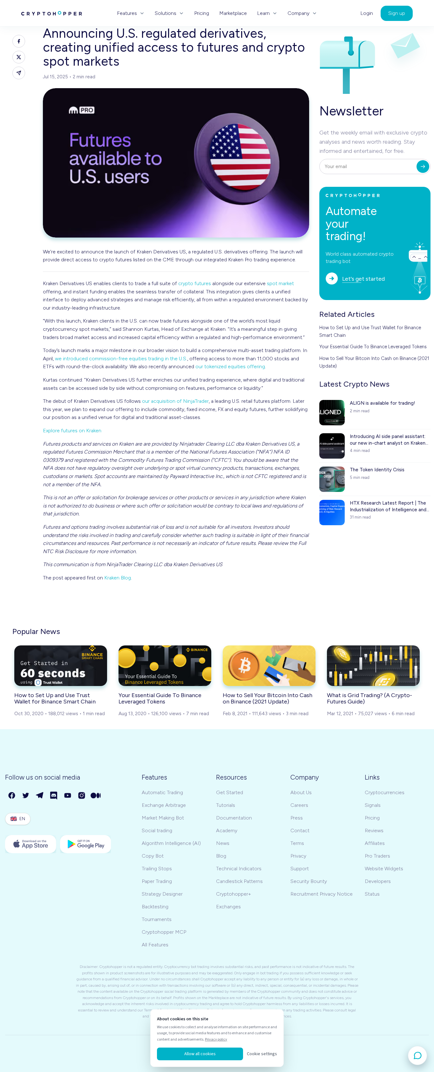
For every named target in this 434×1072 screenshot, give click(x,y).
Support (299, 869)
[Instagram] (82, 796)
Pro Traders (377, 856)
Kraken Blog (117, 578)
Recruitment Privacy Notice (321, 894)
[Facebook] (12, 796)
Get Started (229, 792)
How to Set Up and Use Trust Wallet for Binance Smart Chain (370, 331)
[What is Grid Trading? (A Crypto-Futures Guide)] (373, 665)
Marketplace (233, 13)
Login (366, 13)
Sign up (396, 13)
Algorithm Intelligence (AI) (171, 843)
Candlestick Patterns (239, 881)
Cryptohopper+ (233, 894)
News (222, 843)
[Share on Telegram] (18, 73)
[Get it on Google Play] (85, 844)
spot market (280, 283)
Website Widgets (384, 869)
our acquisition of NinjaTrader (175, 401)
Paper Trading (157, 881)
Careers (299, 805)
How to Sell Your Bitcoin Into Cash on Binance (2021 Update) (374, 362)
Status (372, 894)
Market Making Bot (163, 818)
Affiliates (375, 843)
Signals (373, 805)
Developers (378, 881)
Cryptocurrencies (384, 792)
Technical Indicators (238, 869)
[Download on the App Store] (30, 844)
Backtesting (155, 907)
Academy (226, 830)
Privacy (298, 856)
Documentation (234, 818)
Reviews (374, 830)
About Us (301, 792)
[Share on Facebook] (18, 41)
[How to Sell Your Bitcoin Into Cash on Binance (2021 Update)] (269, 665)
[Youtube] (68, 796)
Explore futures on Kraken (72, 431)
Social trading (157, 830)
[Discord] (54, 796)
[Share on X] (18, 57)
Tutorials (225, 805)
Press (296, 818)
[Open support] (417, 1055)
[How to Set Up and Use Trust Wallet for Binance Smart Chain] (60, 665)
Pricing (201, 13)
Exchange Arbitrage (164, 805)
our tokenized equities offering (230, 366)
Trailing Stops (157, 869)
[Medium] (96, 796)
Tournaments (157, 919)
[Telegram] (40, 796)
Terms (297, 843)
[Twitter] (26, 796)
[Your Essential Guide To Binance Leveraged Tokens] (165, 665)
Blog (221, 856)
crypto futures (194, 283)
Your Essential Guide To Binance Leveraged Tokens (373, 347)
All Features (155, 945)
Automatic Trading (162, 792)
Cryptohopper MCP (164, 932)
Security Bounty (308, 881)
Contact (299, 830)
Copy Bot (153, 856)
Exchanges (228, 907)
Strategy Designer (162, 894)
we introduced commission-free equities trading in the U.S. (121, 359)
